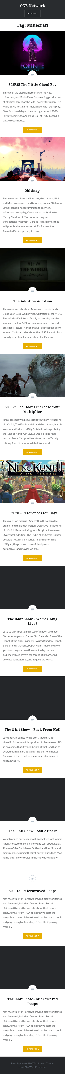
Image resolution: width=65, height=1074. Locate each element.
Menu (33, 13)
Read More (32, 129)
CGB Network (32, 5)
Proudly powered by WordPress (27, 1063)
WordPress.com (37, 1067)
